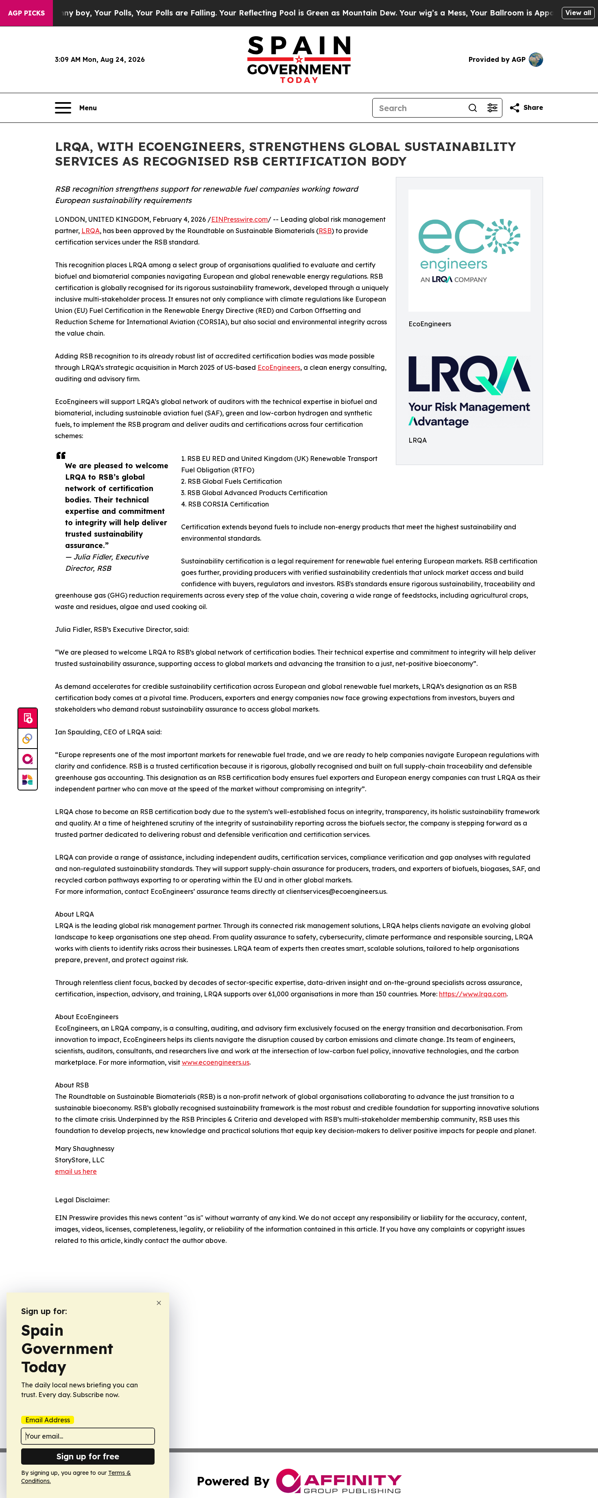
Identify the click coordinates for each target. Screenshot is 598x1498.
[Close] (159, 1303)
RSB (325, 231)
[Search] (472, 107)
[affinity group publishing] (27, 759)
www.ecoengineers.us (215, 1062)
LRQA (90, 231)
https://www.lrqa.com (472, 994)
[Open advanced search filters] (492, 107)
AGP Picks (26, 13)
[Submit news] (27, 718)
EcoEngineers (279, 367)
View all (578, 13)
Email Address (47, 1420)
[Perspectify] (27, 739)
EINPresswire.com (239, 219)
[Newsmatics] (27, 779)
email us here (76, 1171)
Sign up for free (88, 1456)
